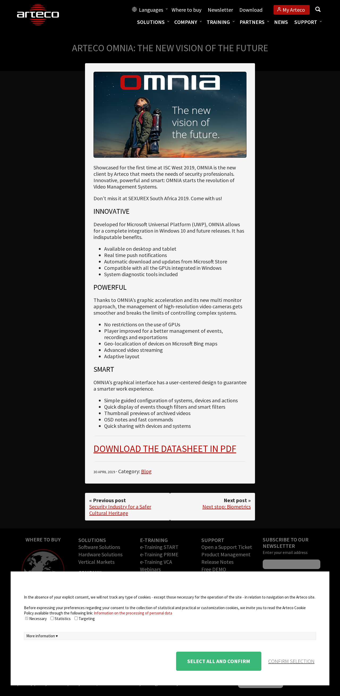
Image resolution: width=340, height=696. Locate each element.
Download (250, 9)
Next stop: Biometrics (226, 506)
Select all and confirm (218, 661)
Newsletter (220, 9)
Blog (146, 471)
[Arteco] (43, 14)
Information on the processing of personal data (133, 613)
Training (218, 22)
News (281, 22)
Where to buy (186, 9)
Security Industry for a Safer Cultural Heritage (120, 509)
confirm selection (291, 661)
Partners (252, 22)
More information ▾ (42, 635)
